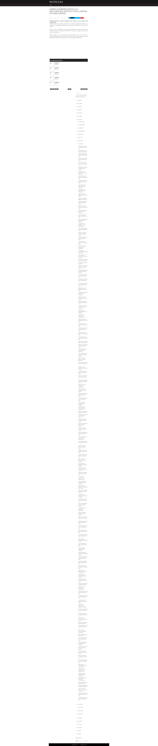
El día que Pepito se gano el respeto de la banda (83, 584)
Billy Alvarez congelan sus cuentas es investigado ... (82, 247)
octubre (80, 128)
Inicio (51, 5)
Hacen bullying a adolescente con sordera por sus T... (82, 540)
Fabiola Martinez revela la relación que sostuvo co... (82, 500)
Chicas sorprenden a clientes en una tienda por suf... (82, 429)
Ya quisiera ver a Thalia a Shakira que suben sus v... (82, 280)
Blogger (85, 95)
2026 (79, 100)
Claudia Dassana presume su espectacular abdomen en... (83, 487)
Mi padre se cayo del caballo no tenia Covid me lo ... (82, 289)
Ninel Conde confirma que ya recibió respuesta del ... (82, 531)
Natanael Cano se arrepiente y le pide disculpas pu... (81, 674)
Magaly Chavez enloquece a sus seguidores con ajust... (82, 606)
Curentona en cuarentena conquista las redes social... (83, 251)
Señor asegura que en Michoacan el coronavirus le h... (82, 679)
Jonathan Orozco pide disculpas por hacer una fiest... (82, 451)
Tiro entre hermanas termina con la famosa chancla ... (82, 652)
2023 (79, 109)
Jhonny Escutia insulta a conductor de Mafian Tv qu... (82, 661)
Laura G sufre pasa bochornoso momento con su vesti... (82, 690)
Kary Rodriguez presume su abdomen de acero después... (82, 271)
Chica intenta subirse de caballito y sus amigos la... (82, 377)
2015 (79, 730)
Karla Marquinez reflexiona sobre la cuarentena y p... (81, 670)
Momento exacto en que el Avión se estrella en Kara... (82, 433)
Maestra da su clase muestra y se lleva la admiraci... (82, 390)
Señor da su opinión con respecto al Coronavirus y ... (82, 518)
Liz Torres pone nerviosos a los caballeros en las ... (81, 478)
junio (80, 140)
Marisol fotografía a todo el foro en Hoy (82, 635)
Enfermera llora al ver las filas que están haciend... (82, 412)
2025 (79, 103)
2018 (79, 721)
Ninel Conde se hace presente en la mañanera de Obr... (83, 553)
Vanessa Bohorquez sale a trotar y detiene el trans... (82, 399)
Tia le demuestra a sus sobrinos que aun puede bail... (82, 338)
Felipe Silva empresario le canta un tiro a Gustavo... (83, 342)
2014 (79, 733)
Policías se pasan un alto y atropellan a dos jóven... (82, 416)
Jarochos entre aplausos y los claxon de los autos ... (82, 442)
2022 (79, 113)
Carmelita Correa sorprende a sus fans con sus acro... (83, 368)
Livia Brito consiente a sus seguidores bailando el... (82, 614)
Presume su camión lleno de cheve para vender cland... (83, 267)
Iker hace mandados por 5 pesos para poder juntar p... (82, 504)
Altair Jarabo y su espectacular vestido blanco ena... (82, 190)
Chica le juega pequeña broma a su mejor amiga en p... (82, 155)
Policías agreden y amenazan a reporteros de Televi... (82, 464)
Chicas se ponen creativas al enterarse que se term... (82, 631)
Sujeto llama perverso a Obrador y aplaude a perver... (82, 203)
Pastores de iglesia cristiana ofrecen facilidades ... (81, 403)
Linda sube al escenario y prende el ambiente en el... (83, 597)
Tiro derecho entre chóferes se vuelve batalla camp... (81, 225)
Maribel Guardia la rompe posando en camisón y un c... (81, 408)
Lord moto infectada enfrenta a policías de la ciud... (82, 216)
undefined (56, 63)
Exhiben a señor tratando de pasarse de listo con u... (82, 619)
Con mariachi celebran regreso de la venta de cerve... (82, 372)
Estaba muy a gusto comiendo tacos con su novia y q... (82, 469)
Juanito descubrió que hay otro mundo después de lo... (82, 438)
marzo (80, 707)
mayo (80, 143)
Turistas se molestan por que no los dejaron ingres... (82, 238)
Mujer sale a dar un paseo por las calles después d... (81, 186)
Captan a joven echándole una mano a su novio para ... (82, 571)
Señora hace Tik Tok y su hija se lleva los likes (82, 623)
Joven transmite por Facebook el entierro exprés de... (82, 482)
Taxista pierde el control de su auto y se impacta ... (82, 363)
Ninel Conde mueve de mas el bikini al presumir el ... (82, 164)
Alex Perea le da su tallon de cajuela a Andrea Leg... (83, 260)
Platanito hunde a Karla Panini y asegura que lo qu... (82, 456)
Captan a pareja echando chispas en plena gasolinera (83, 220)
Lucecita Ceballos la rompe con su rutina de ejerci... (82, 242)
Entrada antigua (84, 89)
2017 (79, 724)
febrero (80, 710)
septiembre (81, 131)
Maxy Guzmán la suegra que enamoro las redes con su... (82, 381)
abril (79, 704)
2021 (79, 116)
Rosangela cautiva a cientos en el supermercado (82, 386)
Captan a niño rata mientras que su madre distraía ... (82, 298)
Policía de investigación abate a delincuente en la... (82, 562)
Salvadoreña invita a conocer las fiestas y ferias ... (82, 447)
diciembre (80, 121)
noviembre (81, 124)
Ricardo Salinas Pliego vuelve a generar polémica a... (82, 350)
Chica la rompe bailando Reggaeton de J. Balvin (82, 199)
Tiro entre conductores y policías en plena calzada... (82, 424)
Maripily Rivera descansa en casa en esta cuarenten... (82, 293)
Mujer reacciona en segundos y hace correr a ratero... (83, 195)
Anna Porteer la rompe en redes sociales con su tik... (82, 147)
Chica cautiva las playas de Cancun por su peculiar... (82, 648)
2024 (79, 106)
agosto (80, 134)
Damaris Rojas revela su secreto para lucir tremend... (82, 211)
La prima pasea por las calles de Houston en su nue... (82, 545)
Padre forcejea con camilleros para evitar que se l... (82, 576)
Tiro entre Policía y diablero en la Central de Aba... (82, 325)
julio (79, 137)
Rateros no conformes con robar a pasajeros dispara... (82, 234)
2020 (79, 119)
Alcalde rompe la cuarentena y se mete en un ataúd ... (82, 496)
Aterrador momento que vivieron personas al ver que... (82, 592)
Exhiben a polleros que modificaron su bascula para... (82, 567)
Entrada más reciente (54, 89)
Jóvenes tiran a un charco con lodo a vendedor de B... (83, 610)
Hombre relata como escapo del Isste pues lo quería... (82, 601)
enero (80, 713)
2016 (79, 727)
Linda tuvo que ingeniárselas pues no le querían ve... (82, 173)
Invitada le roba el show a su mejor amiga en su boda (82, 181)
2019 (79, 718)
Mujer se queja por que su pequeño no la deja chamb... (82, 354)
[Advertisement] (68, 47)
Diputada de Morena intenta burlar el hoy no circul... (82, 580)
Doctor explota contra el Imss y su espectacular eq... (82, 527)
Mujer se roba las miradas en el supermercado (81, 588)
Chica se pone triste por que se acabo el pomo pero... (82, 639)
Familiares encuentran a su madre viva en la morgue (82, 168)
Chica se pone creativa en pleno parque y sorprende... (82, 643)
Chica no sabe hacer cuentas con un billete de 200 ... (83, 177)
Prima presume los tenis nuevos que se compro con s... (82, 159)
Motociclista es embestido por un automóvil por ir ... (81, 316)
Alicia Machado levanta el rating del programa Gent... (83, 395)
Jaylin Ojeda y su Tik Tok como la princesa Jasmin (82, 151)
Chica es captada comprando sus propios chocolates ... (82, 256)
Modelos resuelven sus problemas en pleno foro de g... (82, 320)
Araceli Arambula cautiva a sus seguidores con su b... (82, 536)
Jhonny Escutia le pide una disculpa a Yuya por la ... (82, 656)
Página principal (78, 737)
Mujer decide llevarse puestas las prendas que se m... (82, 207)
